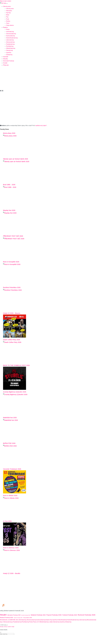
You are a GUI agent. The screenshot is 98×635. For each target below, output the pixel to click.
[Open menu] (7, 3)
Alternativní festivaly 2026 (14, 615)
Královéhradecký (62, 619)
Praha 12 (35, 622)
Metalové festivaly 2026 (38, 615)
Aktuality (5, 58)
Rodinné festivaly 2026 (6, 617)
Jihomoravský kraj (11, 33)
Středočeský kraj (10, 48)
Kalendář (5, 56)
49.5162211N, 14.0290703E (7, 619)
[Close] (0, 632)
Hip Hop (8, 12)
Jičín (17, 619)
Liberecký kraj (10, 40)
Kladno (48, 619)
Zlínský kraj (9, 54)
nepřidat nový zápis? (41, 125)
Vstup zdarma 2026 (27, 617)
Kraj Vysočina (53, 619)
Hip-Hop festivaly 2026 (25, 615)
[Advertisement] (49, 78)
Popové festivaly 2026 (54, 615)
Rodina (8, 21)
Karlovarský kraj (10, 35)
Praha (7, 29)
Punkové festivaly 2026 (69, 615)
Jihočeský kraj (10, 31)
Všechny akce (7, 6)
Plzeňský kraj (9, 46)
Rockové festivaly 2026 (86, 615)
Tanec (7, 23)
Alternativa (9, 10)
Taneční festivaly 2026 (18, 617)
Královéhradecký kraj (12, 37)
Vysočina (8, 52)
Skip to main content (5, 1)
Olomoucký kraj (10, 42)
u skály (51, 622)
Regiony (5, 27)
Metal (7, 14)
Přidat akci (6, 65)
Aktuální (3, 615)
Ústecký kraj (9, 50)
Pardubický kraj (10, 44)
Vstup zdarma (10, 25)
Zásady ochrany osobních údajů (7, 626)
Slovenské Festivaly (8, 61)
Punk (7, 19)
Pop (7, 17)
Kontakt (5, 63)
